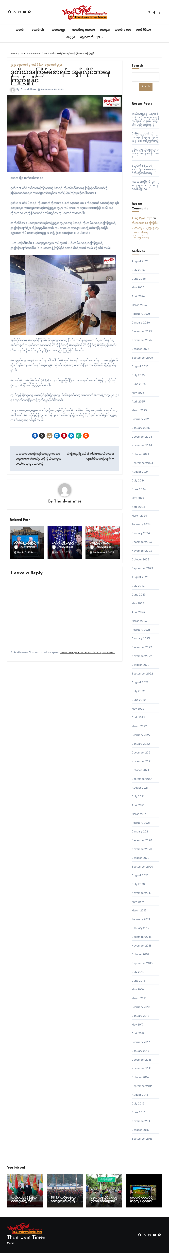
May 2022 (138, 708)
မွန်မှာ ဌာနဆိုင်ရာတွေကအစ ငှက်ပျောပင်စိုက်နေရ (145, 153)
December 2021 (142, 752)
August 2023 (140, 577)
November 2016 (142, 1068)
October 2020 (140, 857)
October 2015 (140, 1129)
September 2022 (142, 673)
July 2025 (138, 375)
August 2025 (140, 366)
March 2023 (139, 621)
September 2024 (142, 463)
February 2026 (141, 313)
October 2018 (140, 954)
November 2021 (142, 761)
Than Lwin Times (26, 1237)
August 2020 (140, 875)
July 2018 (138, 972)
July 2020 (138, 884)
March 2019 (139, 910)
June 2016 (138, 1112)
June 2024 (139, 489)
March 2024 (139, 515)
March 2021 (139, 814)
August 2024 (140, 471)
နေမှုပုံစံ (70, 37)
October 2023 (140, 559)
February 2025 (141, 419)
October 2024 (140, 454)
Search (137, 65)
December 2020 (142, 840)
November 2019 (142, 893)
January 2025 (141, 427)
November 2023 (142, 550)
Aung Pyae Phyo (142, 218)
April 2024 (138, 506)
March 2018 (139, 998)
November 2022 (142, 656)
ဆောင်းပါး (38, 30)
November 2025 (142, 340)
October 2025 (140, 349)
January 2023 (141, 638)
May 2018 (138, 989)
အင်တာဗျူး (58, 30)
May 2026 (138, 287)
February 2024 (141, 524)
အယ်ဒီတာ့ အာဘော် (83, 30)
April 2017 (138, 1033)
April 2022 (138, 717)
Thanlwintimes (28, 89)
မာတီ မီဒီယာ (144, 30)
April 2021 (138, 805)
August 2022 (140, 682)
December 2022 (142, 647)
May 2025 (138, 392)
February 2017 (141, 1042)
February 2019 (141, 919)
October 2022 (140, 664)
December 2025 (142, 331)
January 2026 (141, 322)
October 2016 (140, 1077)
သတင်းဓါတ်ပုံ (123, 30)
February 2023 (141, 629)
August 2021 (140, 787)
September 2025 (142, 357)
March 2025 (139, 410)
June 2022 (139, 700)
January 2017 (140, 1051)
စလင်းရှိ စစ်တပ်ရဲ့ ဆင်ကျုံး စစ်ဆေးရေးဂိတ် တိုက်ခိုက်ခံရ (144, 169)
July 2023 (138, 585)
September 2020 (142, 866)
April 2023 (138, 612)
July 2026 (138, 270)
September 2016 (142, 1086)
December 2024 (142, 436)
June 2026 (139, 278)
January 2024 (141, 533)
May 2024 (138, 498)
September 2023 (142, 568)
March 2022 (139, 726)
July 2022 (138, 691)
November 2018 (142, 945)
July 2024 (138, 480)
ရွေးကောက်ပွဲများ (90, 37)
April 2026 (138, 296)
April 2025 (138, 401)
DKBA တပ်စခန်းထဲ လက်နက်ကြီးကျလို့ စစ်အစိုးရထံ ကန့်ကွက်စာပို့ (145, 137)
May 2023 (138, 603)
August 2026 (140, 261)
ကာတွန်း (105, 30)
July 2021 (138, 796)
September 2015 (142, 1138)
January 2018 (140, 1015)
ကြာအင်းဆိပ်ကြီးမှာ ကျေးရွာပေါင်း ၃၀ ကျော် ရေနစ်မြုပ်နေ (145, 185)
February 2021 (141, 822)
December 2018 (142, 936)
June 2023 (139, 594)
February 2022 (141, 735)
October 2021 (140, 770)
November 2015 (141, 1121)
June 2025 (139, 384)
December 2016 (142, 1059)
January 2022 (141, 743)
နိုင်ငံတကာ (19, 531)
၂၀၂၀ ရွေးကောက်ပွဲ (20, 65)
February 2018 (141, 1007)
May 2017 (138, 1024)
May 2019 (138, 901)
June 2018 (138, 980)
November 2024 (142, 445)
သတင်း (20, 30)
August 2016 (140, 1094)
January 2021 (140, 831)
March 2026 (139, 305)
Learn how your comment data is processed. (87, 652)
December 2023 (142, 542)
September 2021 (142, 778)
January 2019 (140, 928)
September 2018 (142, 963)
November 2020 (142, 849)
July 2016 (138, 1103)
